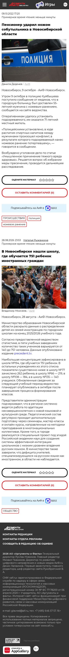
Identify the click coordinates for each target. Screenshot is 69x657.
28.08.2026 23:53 (11, 240)
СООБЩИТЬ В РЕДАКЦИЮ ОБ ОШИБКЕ (28, 543)
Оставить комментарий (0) (34, 192)
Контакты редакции (17, 534)
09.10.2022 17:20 (11, 13)
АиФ (27, 84)
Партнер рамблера (32, 641)
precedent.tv (23, 353)
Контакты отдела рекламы (22, 539)
